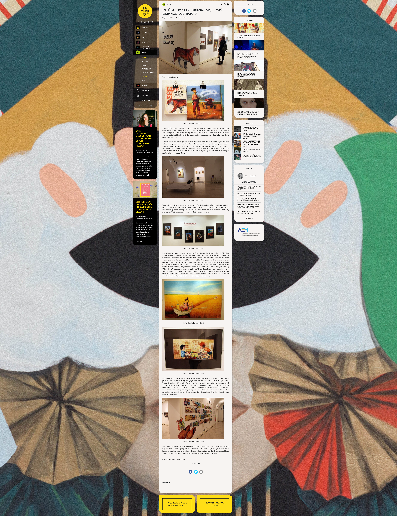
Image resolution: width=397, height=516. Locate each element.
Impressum (146, 101)
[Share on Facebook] (190, 473)
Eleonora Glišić (250, 176)
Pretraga (145, 90)
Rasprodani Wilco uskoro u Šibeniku (252, 150)
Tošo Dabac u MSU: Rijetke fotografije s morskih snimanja (248, 199)
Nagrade (145, 95)
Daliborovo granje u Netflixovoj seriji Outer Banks (251, 128)
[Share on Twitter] (196, 473)
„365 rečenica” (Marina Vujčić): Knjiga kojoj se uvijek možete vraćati (144, 207)
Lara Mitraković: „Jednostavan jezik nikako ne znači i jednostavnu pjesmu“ (144, 138)
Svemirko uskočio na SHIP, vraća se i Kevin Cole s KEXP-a (252, 156)
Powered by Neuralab (145, 106)
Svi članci (249, 218)
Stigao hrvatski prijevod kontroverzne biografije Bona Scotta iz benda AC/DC (251, 143)
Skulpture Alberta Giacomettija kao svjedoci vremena (248, 212)
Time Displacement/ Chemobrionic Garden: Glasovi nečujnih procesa (249, 188)
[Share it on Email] (201, 473)
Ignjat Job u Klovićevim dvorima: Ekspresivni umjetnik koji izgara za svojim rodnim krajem (248, 206)
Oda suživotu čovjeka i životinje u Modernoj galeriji (248, 194)
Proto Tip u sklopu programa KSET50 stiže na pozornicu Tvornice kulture (252, 135)
